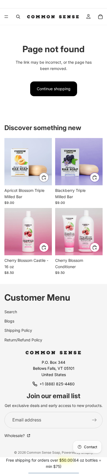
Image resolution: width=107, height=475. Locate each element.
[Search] (18, 17)
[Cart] (100, 17)
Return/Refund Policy (23, 340)
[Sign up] (94, 420)
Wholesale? (15, 435)
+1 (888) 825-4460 (57, 384)
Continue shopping (54, 88)
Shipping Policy (18, 330)
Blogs (9, 321)
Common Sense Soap (43, 452)
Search (10, 311)
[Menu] (6, 16)
